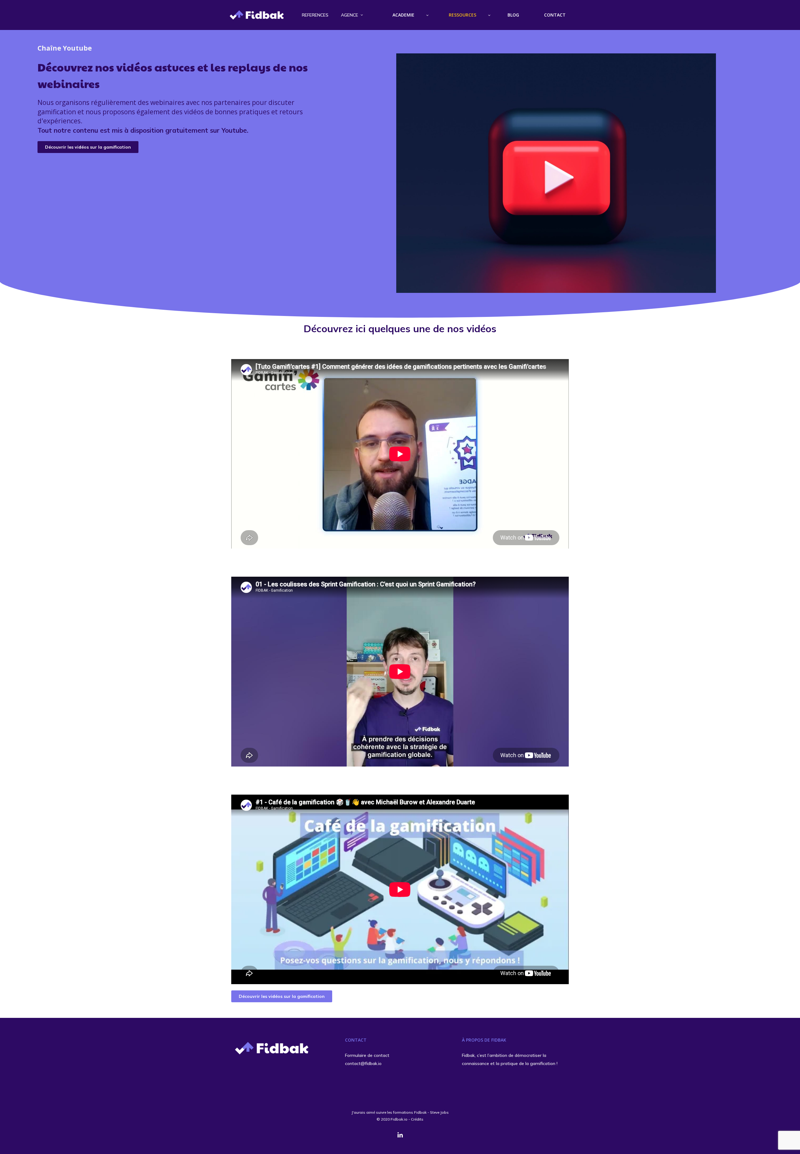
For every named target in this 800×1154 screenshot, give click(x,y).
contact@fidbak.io (363, 1063)
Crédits (417, 1119)
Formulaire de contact (367, 1055)
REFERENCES (315, 15)
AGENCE (349, 15)
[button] (88, 147)
